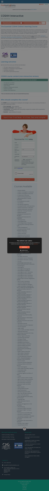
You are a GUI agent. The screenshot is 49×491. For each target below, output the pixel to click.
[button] (24, 250)
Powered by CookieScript (24, 251)
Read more (36, 244)
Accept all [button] (24, 247)
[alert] (24, 245)
